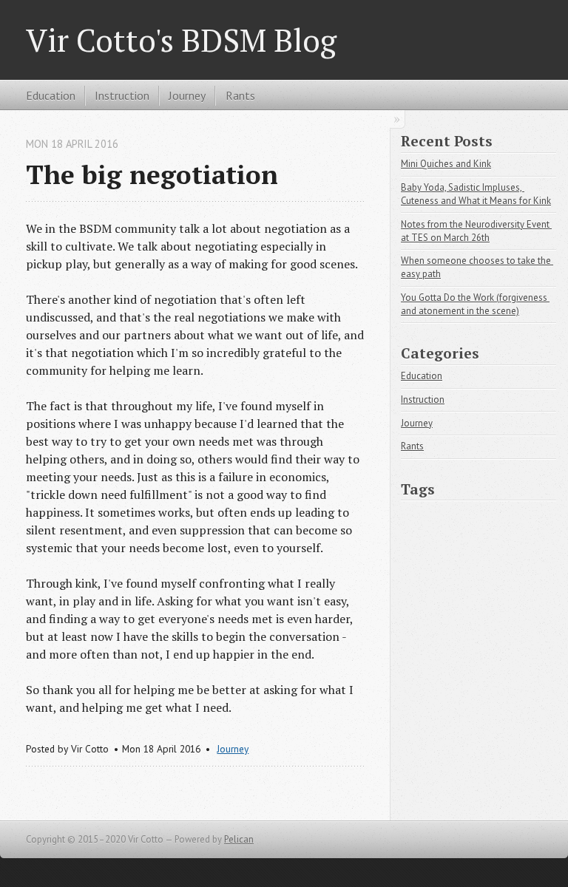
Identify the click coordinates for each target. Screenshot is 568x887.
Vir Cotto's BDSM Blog (181, 40)
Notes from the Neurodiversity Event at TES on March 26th (476, 231)
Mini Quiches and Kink (446, 163)
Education (50, 95)
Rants (240, 95)
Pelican (239, 839)
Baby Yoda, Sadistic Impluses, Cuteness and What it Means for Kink (476, 194)
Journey (187, 95)
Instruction (122, 95)
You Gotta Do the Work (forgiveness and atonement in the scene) (475, 304)
